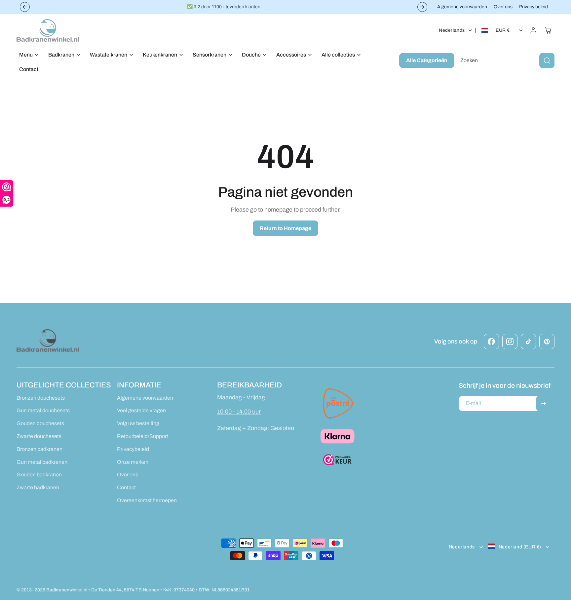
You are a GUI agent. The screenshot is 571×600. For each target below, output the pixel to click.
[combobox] (503, 60)
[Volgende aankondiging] (422, 7)
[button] (27, 55)
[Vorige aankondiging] (25, 7)
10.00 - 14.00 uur (239, 411)
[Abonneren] (543, 403)
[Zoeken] (546, 60)
